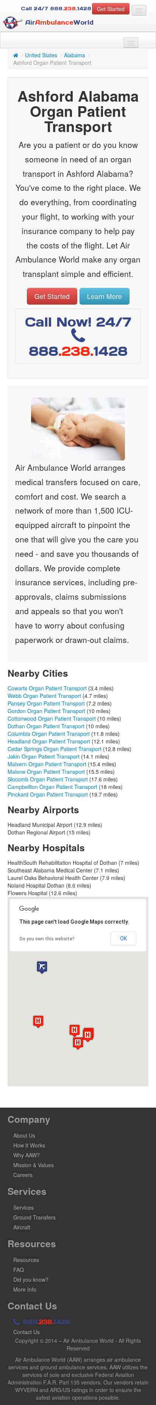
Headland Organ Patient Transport (49, 741)
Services (23, 1207)
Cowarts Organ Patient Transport (47, 688)
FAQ (18, 1269)
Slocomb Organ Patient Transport (48, 779)
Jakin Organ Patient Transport (44, 756)
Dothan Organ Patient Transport (46, 726)
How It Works (29, 1145)
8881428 (45, 1322)
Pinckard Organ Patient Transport (48, 794)
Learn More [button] (104, 296)
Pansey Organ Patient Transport (46, 703)
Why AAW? (26, 1155)
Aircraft (21, 1227)
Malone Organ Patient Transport (46, 771)
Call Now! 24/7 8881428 (78, 336)
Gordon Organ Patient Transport (46, 711)
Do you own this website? (47, 938)
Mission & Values (33, 1165)
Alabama (74, 55)
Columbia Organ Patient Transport (49, 733)
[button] (42, 967)
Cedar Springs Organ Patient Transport (54, 749)
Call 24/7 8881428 (56, 8)
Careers (23, 1175)
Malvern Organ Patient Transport (47, 764)
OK (123, 938)
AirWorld (58, 22)
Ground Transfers (34, 1217)
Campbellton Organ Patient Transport (52, 787)
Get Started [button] (111, 9)
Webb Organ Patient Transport (44, 695)
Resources (26, 1260)
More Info (24, 1289)
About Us (24, 1135)
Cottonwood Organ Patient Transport (52, 718)
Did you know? (30, 1279)
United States (41, 55)
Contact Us (26, 1332)
